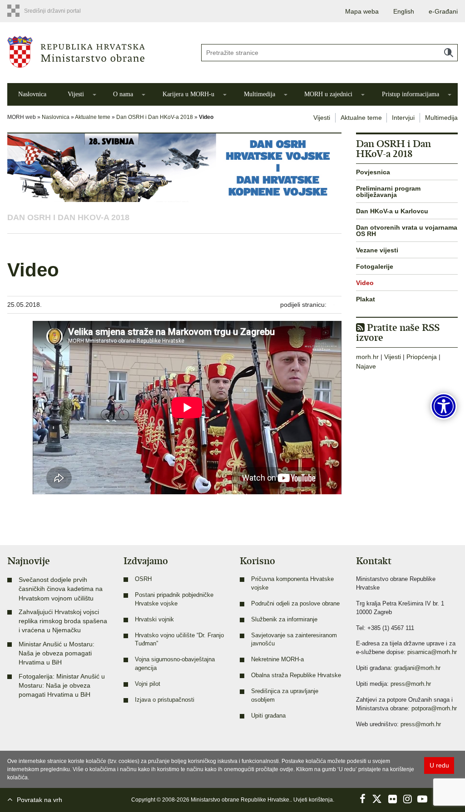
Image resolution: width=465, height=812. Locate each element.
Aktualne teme (92, 117)
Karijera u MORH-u (188, 94)
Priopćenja (421, 356)
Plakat (365, 299)
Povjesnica (373, 172)
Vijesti (76, 94)
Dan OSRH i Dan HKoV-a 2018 (154, 117)
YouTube (422, 799)
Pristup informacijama (410, 94)
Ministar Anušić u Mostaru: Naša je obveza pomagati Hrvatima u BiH (56, 653)
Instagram (407, 799)
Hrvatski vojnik (154, 619)
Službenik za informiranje (284, 619)
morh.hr (367, 356)
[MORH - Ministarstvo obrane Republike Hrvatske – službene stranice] (97, 52)
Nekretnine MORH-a (277, 659)
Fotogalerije (374, 266)
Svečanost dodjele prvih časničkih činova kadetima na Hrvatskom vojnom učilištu (61, 589)
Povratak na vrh (39, 799)
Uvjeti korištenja (313, 800)
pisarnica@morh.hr (432, 652)
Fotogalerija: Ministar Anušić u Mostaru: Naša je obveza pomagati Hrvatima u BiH (62, 686)
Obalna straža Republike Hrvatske (296, 675)
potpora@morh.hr (434, 708)
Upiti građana (268, 716)
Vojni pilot (147, 684)
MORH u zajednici (328, 94)
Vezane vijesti (377, 250)
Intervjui (403, 117)
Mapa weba (362, 11)
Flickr (392, 799)
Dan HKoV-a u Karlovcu (392, 211)
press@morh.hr (411, 684)
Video (365, 282)
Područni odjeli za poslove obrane (295, 603)
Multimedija (259, 94)
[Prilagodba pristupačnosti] (443, 406)
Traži (448, 52)
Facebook (362, 799)
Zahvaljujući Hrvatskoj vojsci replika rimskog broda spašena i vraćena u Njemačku (63, 621)
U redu (439, 765)
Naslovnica (32, 94)
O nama (123, 94)
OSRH (143, 579)
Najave (366, 366)
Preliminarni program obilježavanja (388, 191)
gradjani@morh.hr (417, 668)
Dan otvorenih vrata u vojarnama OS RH (406, 230)
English (403, 11)
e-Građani (443, 11)
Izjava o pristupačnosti (164, 700)
